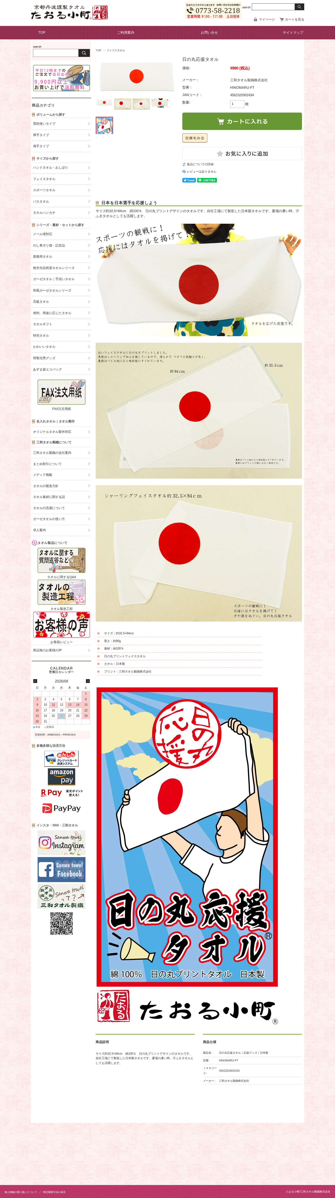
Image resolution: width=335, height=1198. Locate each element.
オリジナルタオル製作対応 (52, 432)
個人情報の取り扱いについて (21, 1192)
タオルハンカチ (44, 212)
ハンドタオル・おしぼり (50, 167)
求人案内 (39, 530)
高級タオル (41, 301)
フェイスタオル (116, 50)
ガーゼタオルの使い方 (49, 519)
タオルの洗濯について (49, 508)
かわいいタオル (44, 346)
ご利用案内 (125, 32)
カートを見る (294, 19)
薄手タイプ (41, 146)
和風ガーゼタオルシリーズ (52, 290)
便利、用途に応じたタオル (52, 313)
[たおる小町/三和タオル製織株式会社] (69, 18)
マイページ (267, 19)
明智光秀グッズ (44, 358)
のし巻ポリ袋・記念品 (49, 245)
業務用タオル (42, 256)
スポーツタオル (44, 190)
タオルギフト (42, 324)
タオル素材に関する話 (49, 497)
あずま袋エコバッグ (47, 369)
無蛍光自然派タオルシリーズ (54, 268)
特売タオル (41, 335)
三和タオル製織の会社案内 (52, 452)
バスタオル (41, 201)
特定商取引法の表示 (54, 1192)
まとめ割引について (47, 464)
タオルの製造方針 (46, 486)
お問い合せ (209, 32)
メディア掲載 (42, 475)
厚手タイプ (41, 135)
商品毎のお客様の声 (47, 650)
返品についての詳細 (200, 164)
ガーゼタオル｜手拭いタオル (54, 279)
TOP (41, 32)
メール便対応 (42, 234)
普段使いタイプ (44, 123)
